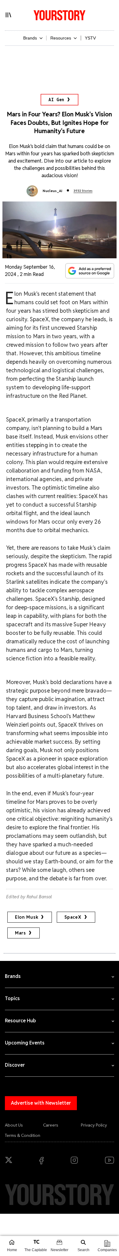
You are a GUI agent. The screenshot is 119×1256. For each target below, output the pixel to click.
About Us (14, 1125)
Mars (20, 933)
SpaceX (72, 917)
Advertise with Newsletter (41, 1103)
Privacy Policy (94, 1125)
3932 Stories (83, 191)
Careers (50, 1125)
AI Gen (56, 99)
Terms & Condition (22, 1135)
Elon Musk (26, 917)
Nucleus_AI (52, 191)
